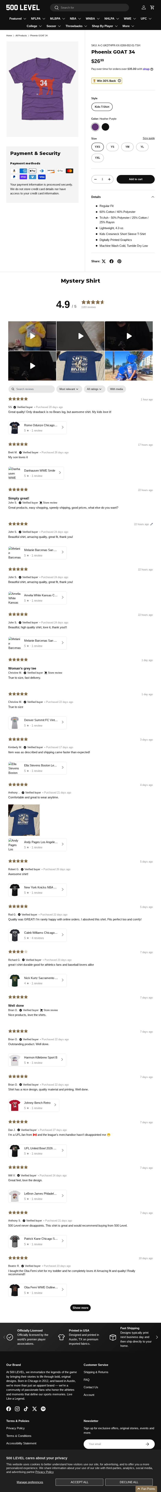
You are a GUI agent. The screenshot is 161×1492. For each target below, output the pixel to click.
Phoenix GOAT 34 (39, 35)
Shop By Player (102, 26)
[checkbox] (116, 389)
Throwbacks (74, 26)
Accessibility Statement (21, 1443)
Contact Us (91, 1387)
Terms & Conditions (18, 1435)
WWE (127, 18)
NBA (73, 18)
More (126, 26)
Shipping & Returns (96, 1372)
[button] (152, 7)
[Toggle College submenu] (40, 26)
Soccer (51, 26)
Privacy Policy (44, 1472)
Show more (80, 1307)
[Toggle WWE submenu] (134, 18)
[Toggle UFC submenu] (150, 18)
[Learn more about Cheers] (106, 81)
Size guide (149, 138)
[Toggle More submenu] (132, 26)
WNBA (90, 18)
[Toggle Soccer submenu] (59, 26)
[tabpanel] (80, 850)
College (32, 26)
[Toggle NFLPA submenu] (43, 18)
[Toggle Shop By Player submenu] (116, 26)
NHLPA (109, 18)
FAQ (87, 1379)
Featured (15, 18)
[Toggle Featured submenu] (24, 18)
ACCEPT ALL (79, 1482)
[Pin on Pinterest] (119, 261)
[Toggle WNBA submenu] (98, 18)
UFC (144, 18)
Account (89, 1394)
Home (9, 35)
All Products (21, 35)
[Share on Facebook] (111, 261)
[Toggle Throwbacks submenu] (85, 26)
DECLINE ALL (129, 1482)
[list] (42, 89)
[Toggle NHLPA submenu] (117, 18)
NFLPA (36, 18)
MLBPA (55, 18)
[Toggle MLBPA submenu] (63, 18)
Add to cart (135, 179)
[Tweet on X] (104, 261)
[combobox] (89, 7)
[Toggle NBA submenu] (79, 18)
